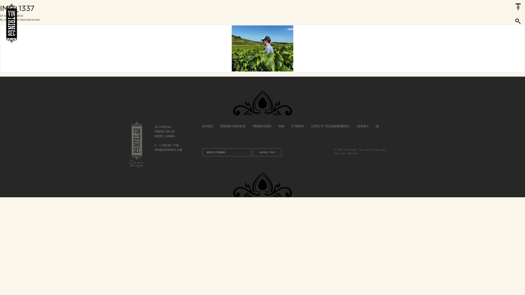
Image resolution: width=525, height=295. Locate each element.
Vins (281, 126)
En (377, 126)
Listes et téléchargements (330, 126)
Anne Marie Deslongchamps (22, 19)
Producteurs (262, 126)
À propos (298, 126)
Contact (363, 126)
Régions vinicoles (233, 126)
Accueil (207, 126)
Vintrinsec (11, 23)
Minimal (352, 153)
